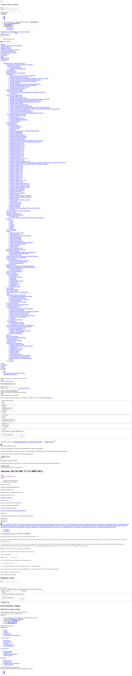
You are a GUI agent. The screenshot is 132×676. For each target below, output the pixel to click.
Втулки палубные (14, 125)
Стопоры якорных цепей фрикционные (20, 355)
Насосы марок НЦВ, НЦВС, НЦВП (19, 253)
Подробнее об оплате (6, 510)
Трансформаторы (11, 321)
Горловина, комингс (15, 82)
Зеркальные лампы (15, 234)
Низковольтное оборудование (113, 525)
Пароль (2, 388)
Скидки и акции (8, 651)
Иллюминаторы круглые (16, 96)
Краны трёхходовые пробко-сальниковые (20, 197)
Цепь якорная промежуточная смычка (19, 357)
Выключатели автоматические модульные (19, 527)
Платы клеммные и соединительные (16, 257)
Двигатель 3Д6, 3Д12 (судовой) (18, 115)
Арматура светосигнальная (17, 232)
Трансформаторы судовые (16, 322)
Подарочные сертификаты (10, 654)
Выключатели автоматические (18, 68)
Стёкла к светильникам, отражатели (19, 299)
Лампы (8, 231)
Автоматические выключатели (47, 525)
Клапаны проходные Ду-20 (17, 150)
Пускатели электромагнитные (14, 271)
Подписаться (5, 425)
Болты (11, 220)
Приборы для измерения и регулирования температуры (21, 267)
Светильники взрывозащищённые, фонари (21, 296)
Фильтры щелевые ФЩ (16, 333)
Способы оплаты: (5, 625)
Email (2, 9)
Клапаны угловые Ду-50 (16, 177)
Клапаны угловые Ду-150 (16, 170)
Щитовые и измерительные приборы (16, 337)
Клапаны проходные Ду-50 (17, 155)
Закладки (6, 643)
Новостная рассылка (9, 644)
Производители (8, 652)
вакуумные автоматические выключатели (28, 525)
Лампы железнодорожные (16, 241)
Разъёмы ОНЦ (13, 282)
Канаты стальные (11, 212)
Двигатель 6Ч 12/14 (15, 117)
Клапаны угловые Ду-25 (16, 173)
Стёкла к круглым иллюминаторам (19, 104)
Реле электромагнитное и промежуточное (18, 292)
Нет (8, 427)
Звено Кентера (13, 347)
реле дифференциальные (111, 524)
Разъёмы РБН (13, 285)
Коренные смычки (14, 351)
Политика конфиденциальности (12, 635)
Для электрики (55, 527)
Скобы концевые (14, 352)
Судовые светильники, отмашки (18, 301)
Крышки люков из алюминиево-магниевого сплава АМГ (25, 102)
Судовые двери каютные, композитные (20, 110)
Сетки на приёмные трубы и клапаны (19, 199)
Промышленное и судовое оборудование (14, 63)
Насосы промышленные (13, 250)
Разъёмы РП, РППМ (15, 286)
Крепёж (9, 219)
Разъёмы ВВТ (13, 279)
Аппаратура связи (11, 71)
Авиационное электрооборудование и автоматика (20, 64)
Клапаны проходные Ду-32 (17, 153)
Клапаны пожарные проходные (18, 137)
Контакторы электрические (14, 213)
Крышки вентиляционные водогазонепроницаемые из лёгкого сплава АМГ (29, 99)
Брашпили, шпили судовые (17, 344)
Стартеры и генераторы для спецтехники (17, 304)
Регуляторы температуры (16, 268)
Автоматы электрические (13, 66)
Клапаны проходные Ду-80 (17, 159)
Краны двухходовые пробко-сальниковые (20, 195)
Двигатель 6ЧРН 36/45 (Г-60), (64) (19, 119)
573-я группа (10, 361)
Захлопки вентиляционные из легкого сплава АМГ (23, 85)
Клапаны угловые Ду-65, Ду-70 (18, 180)
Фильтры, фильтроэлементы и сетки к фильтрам (19, 326)
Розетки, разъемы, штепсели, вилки (19, 314)
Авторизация (10, 29)
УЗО (63, 524)
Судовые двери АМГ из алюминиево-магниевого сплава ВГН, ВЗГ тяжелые (30, 107)
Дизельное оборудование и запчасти (16, 114)
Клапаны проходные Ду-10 (17, 143)
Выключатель (101, 525)
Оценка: (3, 590)
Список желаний (8, 646)
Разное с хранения (11, 272)
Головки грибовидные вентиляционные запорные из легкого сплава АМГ (29, 78)
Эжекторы (12, 318)
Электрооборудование (39, 524)
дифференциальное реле (90, 524)
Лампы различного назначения (18, 244)
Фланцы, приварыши (15, 204)
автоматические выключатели (54, 524)
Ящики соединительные (16, 319)
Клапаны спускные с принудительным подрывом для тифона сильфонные (29, 164)
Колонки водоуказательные (17, 310)
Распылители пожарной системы (18, 261)
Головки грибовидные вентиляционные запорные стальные (25, 79)
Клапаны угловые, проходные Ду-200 (19, 184)
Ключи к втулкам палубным (17, 188)
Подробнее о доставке (6, 497)
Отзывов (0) (7, 531)
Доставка (6, 632)
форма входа (49, 397)
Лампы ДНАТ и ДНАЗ (16, 239)
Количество (4, 518)
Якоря (11, 359)
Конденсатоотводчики (15, 191)
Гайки (11, 223)
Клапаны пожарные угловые (17, 139)
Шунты (9, 334)
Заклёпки (12, 226)
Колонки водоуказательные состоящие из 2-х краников (24, 311)
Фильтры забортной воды (16, 329)
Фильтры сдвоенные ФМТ (17, 332)
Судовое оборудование (13, 307)
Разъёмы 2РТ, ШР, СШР (16, 277)
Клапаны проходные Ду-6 (16, 157)
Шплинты (12, 228)
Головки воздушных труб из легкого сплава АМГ (23, 75)
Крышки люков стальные (16, 103)
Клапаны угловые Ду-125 (16, 168)
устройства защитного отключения (74, 524)
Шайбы (12, 227)
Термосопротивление (15, 270)
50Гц (18, 524)
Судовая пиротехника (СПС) (14, 306)
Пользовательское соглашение (11, 663)
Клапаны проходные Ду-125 (17, 146)
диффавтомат (100, 524)
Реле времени (10, 288)
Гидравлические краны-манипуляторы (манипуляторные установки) (28, 92)
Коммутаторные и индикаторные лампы (20, 235)
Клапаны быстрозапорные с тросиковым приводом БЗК (24, 130)
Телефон (4, 411)
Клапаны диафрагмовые (16, 132)
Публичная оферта (8, 664)
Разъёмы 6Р (13, 278)
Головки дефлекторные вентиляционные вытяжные (23, 81)
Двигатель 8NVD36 (15, 121)
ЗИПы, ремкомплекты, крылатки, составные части (23, 252)
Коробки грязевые (14, 194)
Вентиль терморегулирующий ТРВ (16, 73)
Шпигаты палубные (15, 206)
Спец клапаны (13, 201)
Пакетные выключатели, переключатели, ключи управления (22, 256)
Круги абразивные (11, 230)
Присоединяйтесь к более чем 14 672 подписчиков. (14, 612)
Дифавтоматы (34, 527)
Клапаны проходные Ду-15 (17, 147)
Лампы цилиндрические (16, 248)
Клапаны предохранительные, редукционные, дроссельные (25, 142)
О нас (5, 629)
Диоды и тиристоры (12, 122)
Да (4, 427)
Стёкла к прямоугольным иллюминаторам (21, 106)
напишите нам (29, 453)
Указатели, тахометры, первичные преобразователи (20, 325)
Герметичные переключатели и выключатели (21, 308)
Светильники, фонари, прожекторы (16, 295)
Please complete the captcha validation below (13, 431)
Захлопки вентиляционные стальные (19, 86)
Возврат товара (8, 662)
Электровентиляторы (12, 339)
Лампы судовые (14, 246)
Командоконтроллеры (15, 350)
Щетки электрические (12, 336)
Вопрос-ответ (7, 634)
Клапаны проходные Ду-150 (17, 148)
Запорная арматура (12, 124)
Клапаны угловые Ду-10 (16, 165)
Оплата (5, 631)
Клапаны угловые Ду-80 (16, 181)
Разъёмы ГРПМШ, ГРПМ (16, 281)
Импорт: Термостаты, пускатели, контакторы (18, 210)
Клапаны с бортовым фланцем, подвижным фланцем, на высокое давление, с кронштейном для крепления (38, 162)
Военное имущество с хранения (15, 89)
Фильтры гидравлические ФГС (18, 328)
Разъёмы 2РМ (13, 275)
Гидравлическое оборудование (15, 91)
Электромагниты (11, 341)
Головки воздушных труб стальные (19, 77)
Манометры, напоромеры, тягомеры (16, 249)
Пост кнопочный (14, 216)
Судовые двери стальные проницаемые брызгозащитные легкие (26, 113)
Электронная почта (7, 408)
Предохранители (11, 264)
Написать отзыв (11, 476)
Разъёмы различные (15, 283)
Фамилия (4, 405)
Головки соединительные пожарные (19, 260)
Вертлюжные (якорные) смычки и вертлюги (21, 345)
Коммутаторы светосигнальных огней (20, 312)
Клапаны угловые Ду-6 (16, 179)
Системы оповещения (12, 303)
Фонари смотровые (15, 205)
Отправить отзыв (5, 602)
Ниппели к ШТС (14, 198)
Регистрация (10, 27)
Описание (6, 529)
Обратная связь (8, 660)
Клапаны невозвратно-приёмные (18, 136)
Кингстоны (13, 129)
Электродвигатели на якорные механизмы (21, 358)
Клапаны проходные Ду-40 (17, 154)
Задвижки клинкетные (16, 126)
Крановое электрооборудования (15, 215)
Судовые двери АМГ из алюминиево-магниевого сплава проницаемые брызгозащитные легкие (35, 108)
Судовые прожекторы (15, 300)
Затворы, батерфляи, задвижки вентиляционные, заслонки (25, 84)
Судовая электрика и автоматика (18, 317)
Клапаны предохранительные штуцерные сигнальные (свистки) (26, 140)
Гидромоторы (13, 93)
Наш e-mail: (12, 23)
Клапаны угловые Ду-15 (16, 169)
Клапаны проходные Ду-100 (17, 144)
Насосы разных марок (15, 255)
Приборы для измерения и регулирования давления (20, 266)
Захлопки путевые (14, 128)
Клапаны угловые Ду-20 (16, 172)
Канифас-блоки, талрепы (16, 348)
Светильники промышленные (17, 297)
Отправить (3, 14)
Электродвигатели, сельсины (14, 340)
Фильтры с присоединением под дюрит (20, 330)
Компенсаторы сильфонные (17, 190)
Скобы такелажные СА (16, 354)
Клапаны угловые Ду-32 (16, 175)
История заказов (8, 642)
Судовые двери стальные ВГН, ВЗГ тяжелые (21, 111)
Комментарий (4, 12)
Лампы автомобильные (16, 237)
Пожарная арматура (12, 259)
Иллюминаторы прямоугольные (18, 97)
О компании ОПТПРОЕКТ (19, 510)
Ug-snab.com (16, 667)
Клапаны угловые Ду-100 (16, 166)
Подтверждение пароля (8, 419)
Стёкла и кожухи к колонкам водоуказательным (22, 315)
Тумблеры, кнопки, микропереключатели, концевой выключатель (27, 217)
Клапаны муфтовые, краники (17, 135)
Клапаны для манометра (16, 133)
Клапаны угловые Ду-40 (16, 176)
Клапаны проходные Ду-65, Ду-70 (19, 158)
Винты (11, 221)
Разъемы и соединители (13, 274)
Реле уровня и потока (12, 290)
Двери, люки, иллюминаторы (14, 95)
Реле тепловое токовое (12, 289)
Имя (2, 7)
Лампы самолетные (15, 245)
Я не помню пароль (24, 388)
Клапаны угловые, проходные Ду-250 (19, 186)
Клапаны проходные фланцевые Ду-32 (20, 161)
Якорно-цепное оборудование (14, 343)
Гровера (12, 224)
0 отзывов (3, 476)
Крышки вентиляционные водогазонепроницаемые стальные (26, 100)
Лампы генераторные (15, 238)
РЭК (8, 293)
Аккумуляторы (11, 70)
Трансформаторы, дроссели (17, 323)
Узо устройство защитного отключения (70, 527)
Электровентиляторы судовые (18, 88)
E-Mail (2, 386)
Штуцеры (12, 209)
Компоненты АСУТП (67, 525)
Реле (60, 525)
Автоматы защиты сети (16, 67)
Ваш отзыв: (4, 588)
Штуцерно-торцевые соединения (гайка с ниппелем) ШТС (25, 208)
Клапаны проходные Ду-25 (17, 151)
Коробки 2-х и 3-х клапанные (17, 193)
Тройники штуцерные (15, 202)
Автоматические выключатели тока (106, 527)
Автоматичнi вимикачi (45, 527)
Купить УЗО (93, 525)
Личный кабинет (8, 26)
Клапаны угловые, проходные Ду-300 (19, 187)
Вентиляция (10, 74)
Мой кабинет (7, 640)
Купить (2, 521)
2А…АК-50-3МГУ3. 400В (9, 524)
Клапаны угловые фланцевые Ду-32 (19, 183)
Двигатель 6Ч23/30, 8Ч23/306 (17, 118)
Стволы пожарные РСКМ (16, 263)
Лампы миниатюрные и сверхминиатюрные (21, 242)
